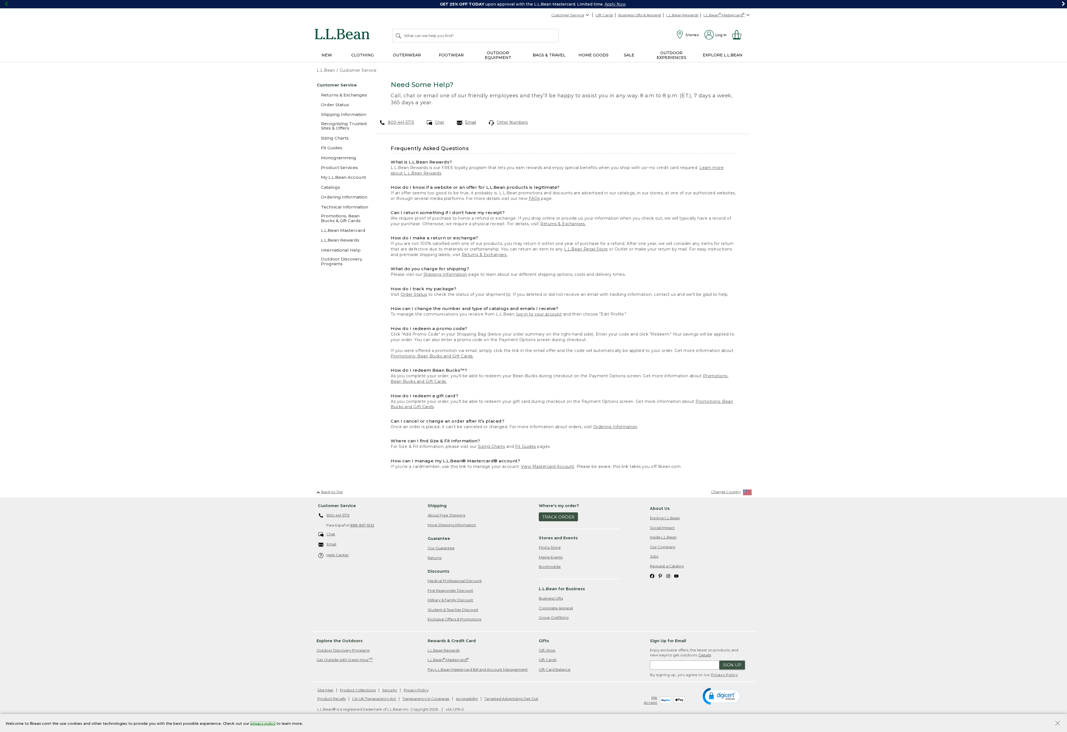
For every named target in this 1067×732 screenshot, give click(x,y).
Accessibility (467, 698)
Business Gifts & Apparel (639, 15)
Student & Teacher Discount (453, 609)
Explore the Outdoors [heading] (339, 640)
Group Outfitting (554, 617)
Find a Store (550, 547)
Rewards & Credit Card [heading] (452, 640)
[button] (722, 695)
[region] (533, 4)
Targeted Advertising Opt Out (511, 698)
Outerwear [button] (407, 55)
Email (470, 122)
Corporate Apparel (556, 608)
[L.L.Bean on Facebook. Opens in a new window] (652, 576)
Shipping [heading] (437, 505)
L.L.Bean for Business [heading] (562, 588)
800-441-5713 (401, 122)
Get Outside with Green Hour (344, 659)
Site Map (325, 690)
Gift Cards (604, 15)
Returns (435, 557)
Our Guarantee (441, 548)
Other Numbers (512, 122)
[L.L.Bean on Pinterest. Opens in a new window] (660, 576)
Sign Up (732, 665)
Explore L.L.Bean (665, 518)
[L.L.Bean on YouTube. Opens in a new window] (676, 576)
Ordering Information (615, 426)
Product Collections (358, 690)
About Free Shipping (446, 515)
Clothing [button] (362, 55)
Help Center (337, 555)
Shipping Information (445, 274)
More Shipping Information (452, 525)
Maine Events (551, 557)
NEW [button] (326, 55)
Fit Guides (525, 446)
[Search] (398, 35)
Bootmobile (550, 566)
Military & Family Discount (450, 600)
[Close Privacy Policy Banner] (1057, 724)
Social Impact (662, 527)
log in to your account (539, 314)
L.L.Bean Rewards (682, 15)
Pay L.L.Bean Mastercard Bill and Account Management (478, 669)
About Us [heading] (660, 508)
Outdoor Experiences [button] (671, 55)
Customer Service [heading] (337, 505)
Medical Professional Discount (455, 581)
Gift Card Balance (554, 669)
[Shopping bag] (739, 35)
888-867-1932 (362, 525)
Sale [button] (629, 55)
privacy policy (262, 723)
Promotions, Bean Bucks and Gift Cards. (432, 356)
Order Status (414, 294)
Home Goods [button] (594, 55)
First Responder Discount (450, 590)
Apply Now (615, 4)
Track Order (558, 517)
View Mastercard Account (547, 466)
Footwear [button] (451, 55)
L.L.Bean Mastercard (448, 659)
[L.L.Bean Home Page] (344, 35)
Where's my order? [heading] (559, 505)
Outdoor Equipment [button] (498, 55)
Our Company (662, 547)
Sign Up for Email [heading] (668, 640)
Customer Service (567, 15)
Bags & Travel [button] (549, 55)
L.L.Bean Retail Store (586, 249)
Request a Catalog (667, 566)
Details (705, 655)
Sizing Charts (491, 446)
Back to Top (332, 492)
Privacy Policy (724, 675)
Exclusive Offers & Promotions (454, 619)
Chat (439, 122)
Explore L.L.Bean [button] (722, 55)
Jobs (654, 556)
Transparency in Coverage (425, 698)
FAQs (534, 198)
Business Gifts (551, 598)
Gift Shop (547, 650)
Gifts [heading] (544, 640)
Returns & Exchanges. (563, 223)
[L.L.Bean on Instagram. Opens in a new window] (668, 576)
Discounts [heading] (438, 571)
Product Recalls (331, 698)
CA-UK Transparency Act (374, 698)
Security (389, 690)
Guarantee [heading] (439, 538)
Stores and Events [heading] (558, 537)
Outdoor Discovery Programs (343, 650)
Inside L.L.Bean (663, 537)
